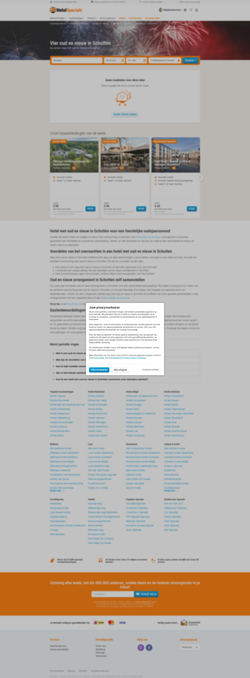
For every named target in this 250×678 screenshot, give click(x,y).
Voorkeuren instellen (150, 369)
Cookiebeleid (114, 358)
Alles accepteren (99, 369)
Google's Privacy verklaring (134, 358)
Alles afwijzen (120, 369)
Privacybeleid (98, 358)
